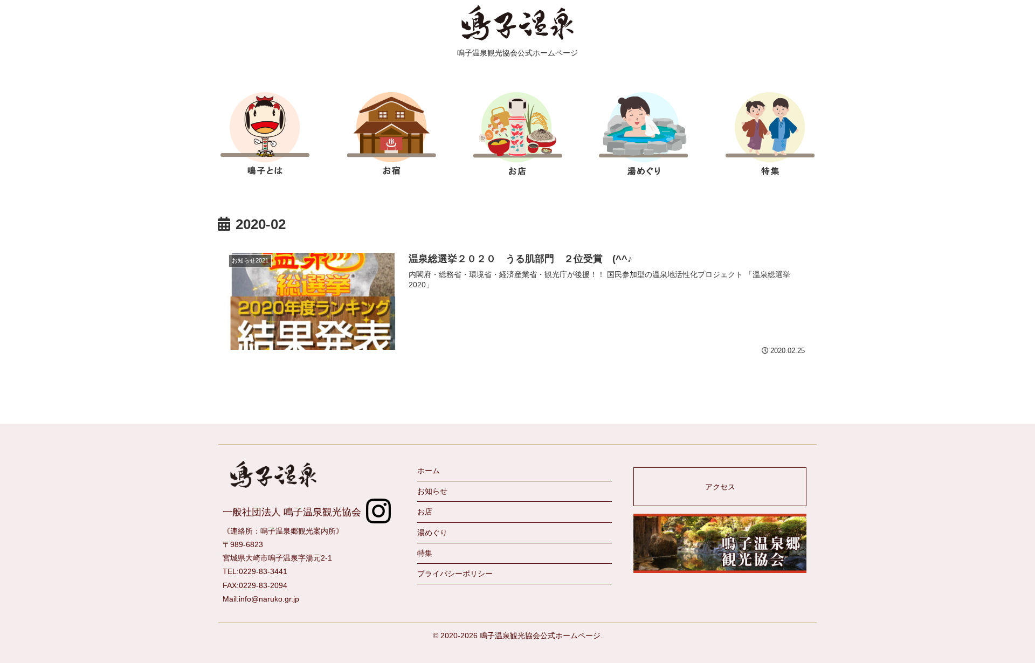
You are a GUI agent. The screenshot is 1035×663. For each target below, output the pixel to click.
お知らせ (432, 491)
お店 (517, 133)
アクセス (720, 486)
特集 (770, 133)
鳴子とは (265, 133)
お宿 (391, 133)
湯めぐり (432, 532)
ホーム (428, 470)
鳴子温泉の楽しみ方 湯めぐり (643, 133)
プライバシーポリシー (455, 573)
